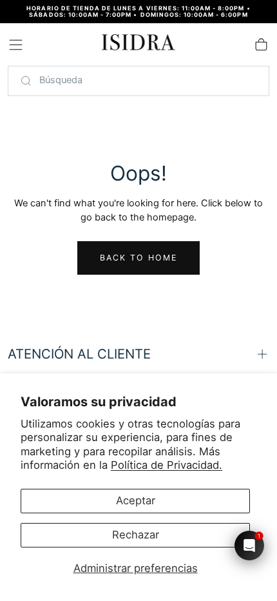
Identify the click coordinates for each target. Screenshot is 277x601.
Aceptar (135, 500)
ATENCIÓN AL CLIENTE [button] (79, 354)
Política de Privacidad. (166, 464)
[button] (16, 45)
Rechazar (135, 534)
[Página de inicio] (138, 44)
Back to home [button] (139, 257)
